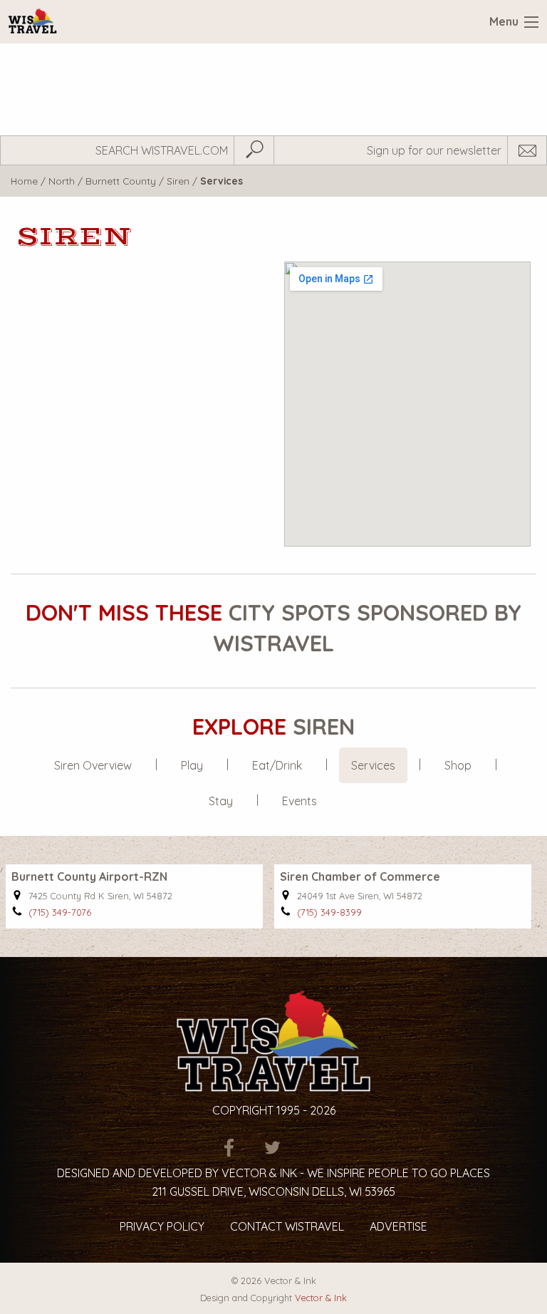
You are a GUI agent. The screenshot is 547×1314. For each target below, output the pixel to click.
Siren (178, 181)
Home (24, 181)
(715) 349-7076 (59, 912)
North (61, 181)
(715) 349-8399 (329, 912)
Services (373, 765)
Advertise (398, 1226)
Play (192, 765)
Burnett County (120, 181)
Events (299, 801)
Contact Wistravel (287, 1226)
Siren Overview (93, 765)
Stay (221, 801)
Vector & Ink (321, 1297)
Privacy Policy (162, 1226)
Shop (458, 765)
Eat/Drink (277, 765)
